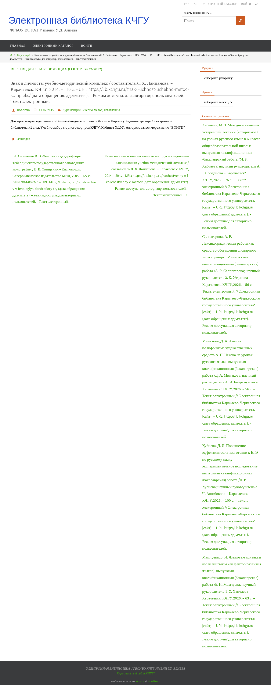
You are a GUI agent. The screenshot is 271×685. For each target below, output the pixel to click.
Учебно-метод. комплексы (101, 110)
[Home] (11, 55)
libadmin (23, 110)
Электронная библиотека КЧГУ (78, 20)
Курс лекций (23, 55)
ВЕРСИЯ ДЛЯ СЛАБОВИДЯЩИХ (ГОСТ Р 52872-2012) (56, 69)
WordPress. (153, 681)
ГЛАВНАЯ (191, 4)
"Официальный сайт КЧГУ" (135, 673)
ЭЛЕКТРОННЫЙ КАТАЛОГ (219, 4)
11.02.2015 (46, 110)
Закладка (23, 139)
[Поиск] (240, 20)
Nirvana (139, 681)
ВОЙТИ (246, 4)
